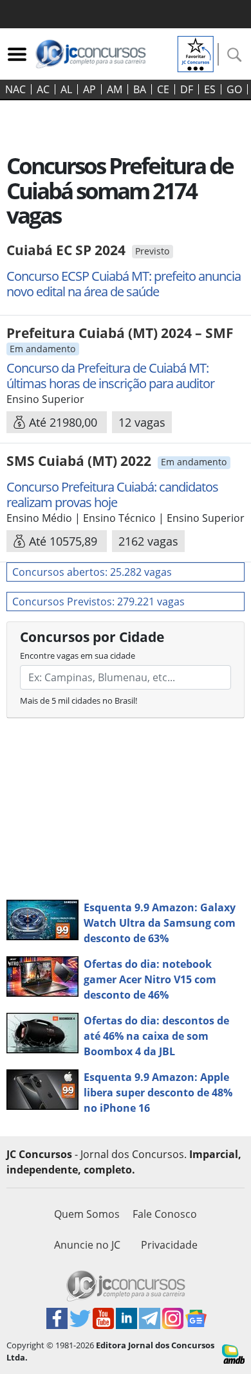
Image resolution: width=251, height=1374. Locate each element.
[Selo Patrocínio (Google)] (195, 53)
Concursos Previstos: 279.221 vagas (98, 601)
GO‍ (234, 89)
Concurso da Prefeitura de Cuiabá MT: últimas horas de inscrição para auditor (110, 375)
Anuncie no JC (87, 1245)
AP (89, 89)
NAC (15, 89)
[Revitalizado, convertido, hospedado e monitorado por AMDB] (233, 1353)
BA (139, 89)
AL (66, 89)
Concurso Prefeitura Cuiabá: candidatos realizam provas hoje (112, 494)
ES (210, 89)
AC (43, 89)
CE (163, 89)
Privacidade (169, 1245)
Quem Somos (87, 1214)
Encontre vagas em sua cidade (77, 655)
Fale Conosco (165, 1214)
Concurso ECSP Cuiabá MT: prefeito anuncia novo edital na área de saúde (123, 283)
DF (186, 89)
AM (114, 89)
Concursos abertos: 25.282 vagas (92, 572)
